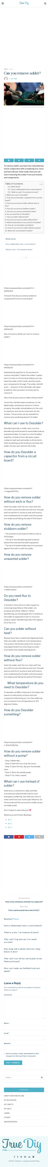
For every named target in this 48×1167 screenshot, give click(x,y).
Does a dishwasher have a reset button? (26, 189)
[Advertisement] (24, 38)
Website (7, 1043)
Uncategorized (10, 1122)
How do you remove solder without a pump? (24, 228)
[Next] (26, 257)
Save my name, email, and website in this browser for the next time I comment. (22, 1055)
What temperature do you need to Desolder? (24, 222)
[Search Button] (42, 1077)
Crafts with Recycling (14, 1096)
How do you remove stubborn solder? (21, 209)
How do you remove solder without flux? (22, 220)
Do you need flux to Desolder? (18, 214)
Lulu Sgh (14, 79)
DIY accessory (10, 1100)
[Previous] (22, 257)
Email (7, 1033)
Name (7, 1023)
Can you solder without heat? (18, 217)
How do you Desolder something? (21, 225)
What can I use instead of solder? (20, 231)
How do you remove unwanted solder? (21, 211)
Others (7, 1117)
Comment (8, 995)
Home (6, 69)
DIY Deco (7, 1109)
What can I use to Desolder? (17, 195)
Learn (11, 69)
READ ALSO (15, 187)
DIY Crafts (8, 1104)
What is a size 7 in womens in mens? (25, 192)
